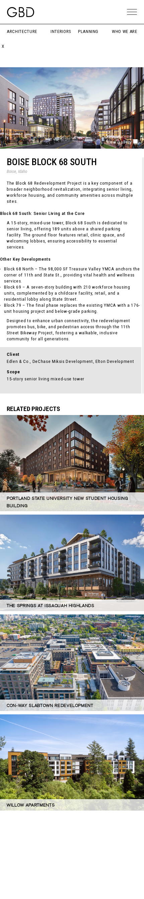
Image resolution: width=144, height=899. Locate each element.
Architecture (22, 31)
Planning (88, 31)
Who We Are (124, 31)
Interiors (61, 31)
